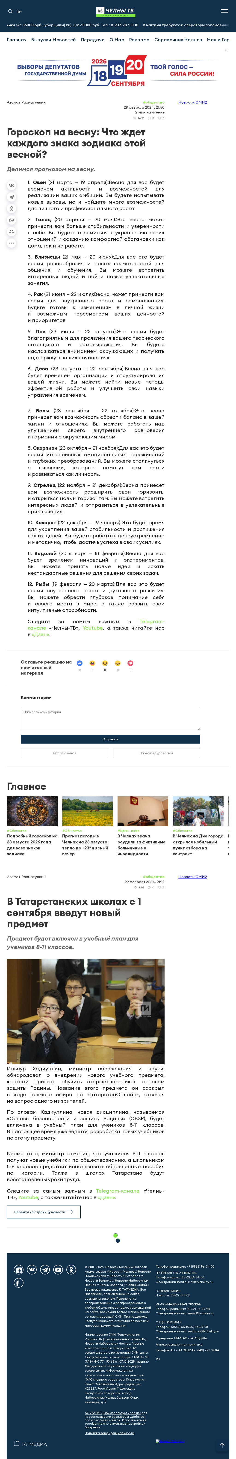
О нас (116, 39)
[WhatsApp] (11, 220)
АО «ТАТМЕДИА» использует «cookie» (113, 1413)
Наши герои (221, 39)
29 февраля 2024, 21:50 (144, 107)
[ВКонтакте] (11, 185)
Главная (17, 39)
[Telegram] (11, 197)
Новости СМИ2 (192, 102)
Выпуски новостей (53, 39)
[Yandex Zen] (19, 1269)
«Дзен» (40, 634)
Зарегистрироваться (156, 753)
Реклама (139, 39)
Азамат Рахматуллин (26, 102)
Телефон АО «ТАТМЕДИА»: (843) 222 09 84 (187, 1350)
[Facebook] (19, 1283)
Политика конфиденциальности (109, 1433)
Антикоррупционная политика (179, 1344)
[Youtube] (58, 1269)
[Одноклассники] (11, 208)
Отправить (110, 739)
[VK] (32, 1269)
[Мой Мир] (11, 231)
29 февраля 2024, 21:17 (145, 881)
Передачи (93, 39)
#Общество (154, 102)
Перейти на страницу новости (39, 1212)
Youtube (93, 628)
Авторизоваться (64, 753)
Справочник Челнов (178, 39)
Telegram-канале (117, 1191)
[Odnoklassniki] (71, 1269)
